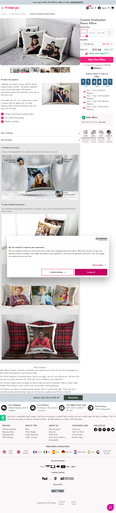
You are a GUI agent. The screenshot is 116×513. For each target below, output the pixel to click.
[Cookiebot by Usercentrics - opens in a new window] (97, 239)
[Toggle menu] (2, 8)
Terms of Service (62, 503)
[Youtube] (113, 429)
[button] (96, 44)
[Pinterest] (104, 429)
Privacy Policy (77, 434)
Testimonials (53, 434)
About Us (52, 432)
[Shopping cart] (113, 8)
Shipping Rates (8, 434)
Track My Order (78, 432)
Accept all (91, 272)
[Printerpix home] (12, 8)
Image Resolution (32, 434)
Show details (98, 265)
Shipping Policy (8, 432)
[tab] (15, 70)
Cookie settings (56, 272)
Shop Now (73, 397)
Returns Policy (77, 437)
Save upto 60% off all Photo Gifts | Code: (58, 2)
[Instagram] (100, 429)
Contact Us (76, 429)
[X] (108, 429)
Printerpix (53, 503)
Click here (101, 122)
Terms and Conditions (57, 437)
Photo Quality (30, 432)
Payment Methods (9, 429)
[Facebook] (95, 429)
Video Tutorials (31, 437)
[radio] (83, 33)
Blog (27, 429)
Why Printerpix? (55, 429)
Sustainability (53, 440)
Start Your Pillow (96, 59)
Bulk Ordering (7, 437)
